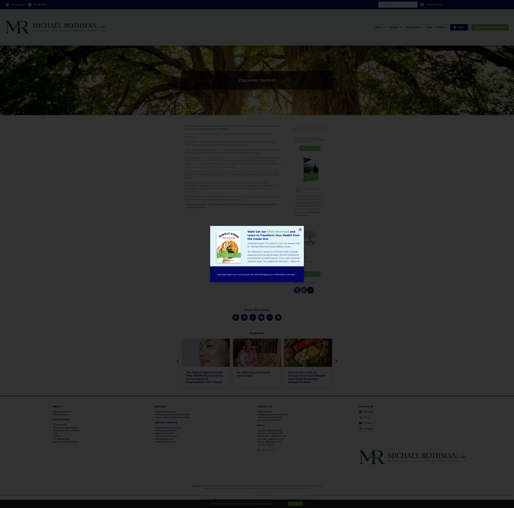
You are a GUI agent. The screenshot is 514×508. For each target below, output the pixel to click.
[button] (300, 230)
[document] (257, 254)
